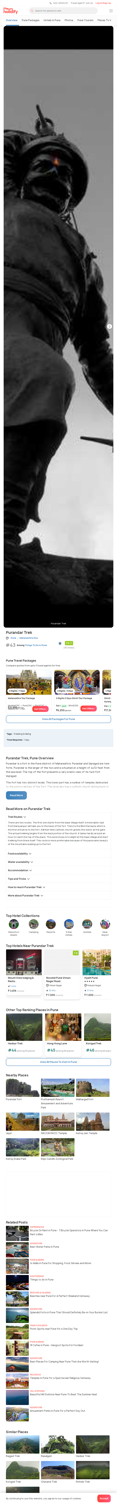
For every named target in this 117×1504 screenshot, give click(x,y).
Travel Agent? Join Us (82, 3)
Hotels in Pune (52, 20)
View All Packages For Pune (58, 719)
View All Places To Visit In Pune (58, 1062)
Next (109, 327)
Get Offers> (40, 709)
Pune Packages (30, 20)
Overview (12, 20)
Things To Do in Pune (36, 645)
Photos (69, 20)
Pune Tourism (85, 20)
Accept (104, 1498)
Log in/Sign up (103, 3)
